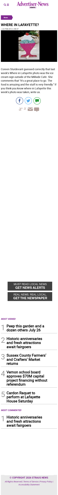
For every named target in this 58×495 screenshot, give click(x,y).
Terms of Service (30, 481)
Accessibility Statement (29, 484)
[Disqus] (29, 155)
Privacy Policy (46, 481)
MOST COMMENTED (11, 410)
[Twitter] (28, 100)
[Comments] (37, 100)
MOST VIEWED (8, 318)
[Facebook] (19, 100)
